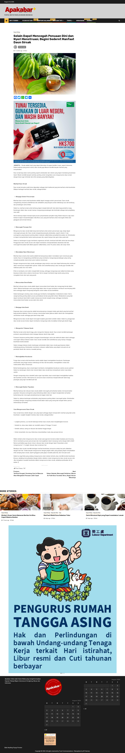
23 (78, 717)
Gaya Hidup (17, 32)
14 (67, 714)
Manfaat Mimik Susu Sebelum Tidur (57, 515)
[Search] (119, 20)
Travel (69, 20)
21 (67, 717)
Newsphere (77, 751)
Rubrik (90, 20)
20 (62, 717)
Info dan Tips (57, 20)
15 (73, 714)
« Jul (45, 730)
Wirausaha (80, 20)
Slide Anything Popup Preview (13, 747)
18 (52, 717)
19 (57, 717)
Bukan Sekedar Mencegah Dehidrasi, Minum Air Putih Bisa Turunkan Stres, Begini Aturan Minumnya (61, 474)
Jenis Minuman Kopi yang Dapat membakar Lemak (105, 515)
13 (62, 714)
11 (52, 714)
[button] (61, 673)
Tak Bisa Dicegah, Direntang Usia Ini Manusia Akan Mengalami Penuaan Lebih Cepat (28, 473)
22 (73, 717)
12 (57, 714)
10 (47, 714)
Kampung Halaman (43, 20)
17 (47, 717)
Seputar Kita (54, 512)
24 (47, 721)
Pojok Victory (28, 20)
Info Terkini (14, 20)
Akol (26, 50)
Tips (60, 512)
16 (78, 714)
